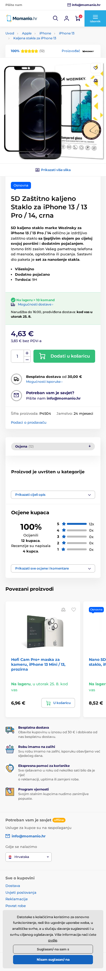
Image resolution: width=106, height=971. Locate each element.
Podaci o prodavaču (28, 422)
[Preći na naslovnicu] (21, 18)
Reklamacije (16, 899)
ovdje (52, 940)
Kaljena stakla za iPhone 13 (34, 38)
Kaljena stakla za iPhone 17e (43, 483)
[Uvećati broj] (27, 353)
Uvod (9, 33)
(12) (28, 51)
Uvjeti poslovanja (20, 892)
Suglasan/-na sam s (53, 949)
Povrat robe (15, 906)
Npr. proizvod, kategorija (40, 44)
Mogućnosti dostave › (35, 304)
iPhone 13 (66, 33)
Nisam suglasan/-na (53, 959)
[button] (55, 18)
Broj (17, 356)
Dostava (12, 885)
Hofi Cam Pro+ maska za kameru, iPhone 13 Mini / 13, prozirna (38, 664)
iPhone (45, 33)
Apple (27, 33)
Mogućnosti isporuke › (44, 382)
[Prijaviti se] (66, 18)
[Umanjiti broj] (27, 359)
